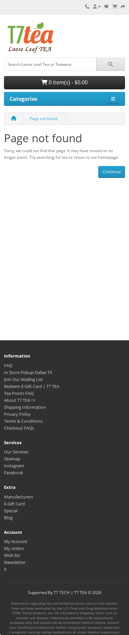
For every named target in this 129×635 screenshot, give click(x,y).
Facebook (13, 473)
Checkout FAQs (19, 428)
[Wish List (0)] (106, 7)
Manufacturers (18, 497)
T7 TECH (62, 592)
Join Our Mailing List (23, 379)
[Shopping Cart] (114, 7)
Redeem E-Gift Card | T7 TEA (31, 386)
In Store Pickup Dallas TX (28, 372)
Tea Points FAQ (19, 393)
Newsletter (14, 562)
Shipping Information (25, 407)
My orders (14, 548)
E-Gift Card (14, 504)
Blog (8, 518)
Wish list (12, 555)
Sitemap (12, 459)
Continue (112, 172)
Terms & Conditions (23, 421)
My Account (15, 541)
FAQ (8, 365)
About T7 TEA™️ (19, 400)
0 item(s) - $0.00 (67, 82)
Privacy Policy (17, 414)
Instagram (14, 466)
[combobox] (50, 64)
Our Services (16, 452)
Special (11, 511)
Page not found (44, 118)
